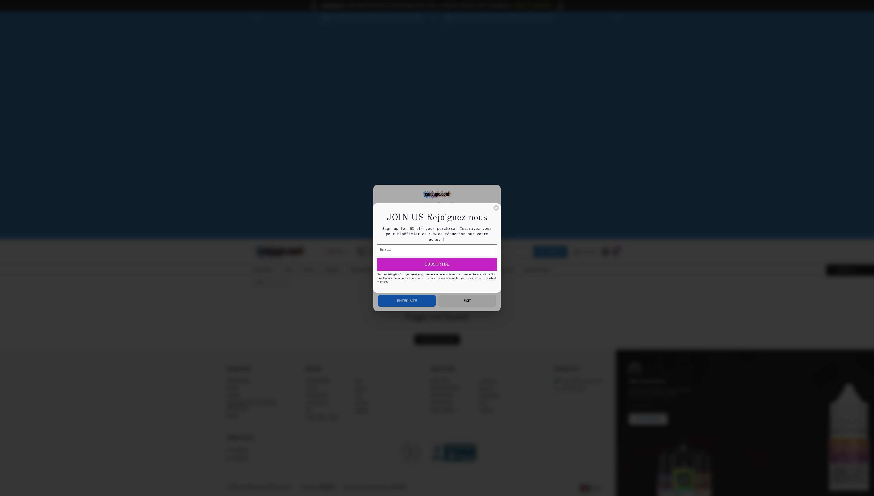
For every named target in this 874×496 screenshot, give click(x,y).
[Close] (496, 208)
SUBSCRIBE (437, 264)
